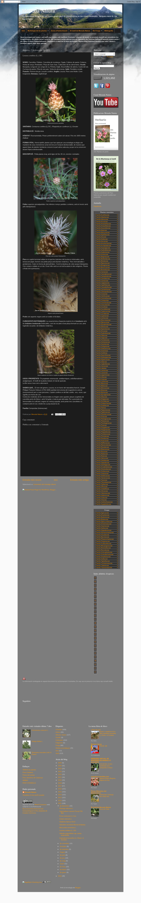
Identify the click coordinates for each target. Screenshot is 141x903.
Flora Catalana (28, 772)
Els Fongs (96, 31)
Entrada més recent (32, 480)
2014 (60, 794)
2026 (60, 763)
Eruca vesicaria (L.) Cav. (67, 816)
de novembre (65, 843)
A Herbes (59, 729)
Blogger (78, 887)
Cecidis (58, 737)
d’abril (62, 864)
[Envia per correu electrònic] (56, 414)
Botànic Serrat (96, 744)
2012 (60, 800)
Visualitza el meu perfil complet (33, 795)
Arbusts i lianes (61, 735)
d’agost (62, 852)
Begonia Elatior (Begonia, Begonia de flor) (107, 779)
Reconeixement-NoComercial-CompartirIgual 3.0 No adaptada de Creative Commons (35, 811)
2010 (60, 876)
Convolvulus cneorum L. (40, 730)
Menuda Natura (38, 10)
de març (63, 867)
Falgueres (59, 743)
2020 (60, 780)
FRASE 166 (103, 746)
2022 (60, 774)
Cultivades (59, 740)
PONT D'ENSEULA (29, 783)
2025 (60, 766)
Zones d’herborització (59, 31)
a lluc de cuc (96, 730)
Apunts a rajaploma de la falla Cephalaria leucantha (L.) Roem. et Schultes (107, 733)
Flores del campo (29, 775)
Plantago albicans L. (66, 808)
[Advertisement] (63, 691)
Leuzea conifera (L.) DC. (68, 830)
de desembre (65, 806)
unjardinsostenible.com (100, 776)
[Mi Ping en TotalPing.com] (46, 882)
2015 (60, 792)
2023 (60, 771)
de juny (62, 858)
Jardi (57, 753)
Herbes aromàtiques (63, 748)
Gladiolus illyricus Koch (67, 822)
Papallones (97, 206)
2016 (60, 789)
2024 (60, 768)
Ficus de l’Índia (104, 809)
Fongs (58, 745)
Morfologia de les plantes (37, 31)
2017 (60, 786)
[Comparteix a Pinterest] (64, 414)
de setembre (64, 849)
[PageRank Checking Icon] (32, 882)
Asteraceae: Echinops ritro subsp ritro (106, 795)
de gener (63, 872)
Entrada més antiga (79, 480)
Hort (57, 751)
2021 (60, 777)
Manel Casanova (40, 804)
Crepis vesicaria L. (65, 819)
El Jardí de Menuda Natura (80, 31)
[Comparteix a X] (60, 414)
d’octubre (63, 846)
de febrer (63, 869)
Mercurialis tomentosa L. (68, 827)
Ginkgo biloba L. (37, 741)
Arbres (58, 732)
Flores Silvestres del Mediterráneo (98, 792)
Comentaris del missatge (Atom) (44, 484)
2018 (60, 783)
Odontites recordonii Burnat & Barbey (72, 825)
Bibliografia (108, 31)
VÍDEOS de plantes (29, 770)
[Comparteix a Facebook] (62, 414)
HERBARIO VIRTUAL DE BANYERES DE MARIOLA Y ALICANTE (101, 760)
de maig (63, 861)
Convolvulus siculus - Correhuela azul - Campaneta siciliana (106, 765)
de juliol (63, 855)
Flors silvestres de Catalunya (33, 778)
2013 (60, 797)
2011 (60, 803)
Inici (23, 31)
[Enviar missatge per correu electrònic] (52, 414)
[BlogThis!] (58, 414)
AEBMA (25, 780)
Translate (110, 57)
